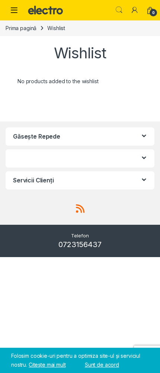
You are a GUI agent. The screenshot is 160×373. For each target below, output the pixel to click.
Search (119, 10)
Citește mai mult (47, 364)
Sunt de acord (102, 364)
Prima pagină (21, 28)
